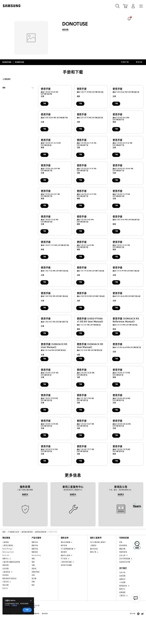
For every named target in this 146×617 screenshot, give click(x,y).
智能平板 (35, 545)
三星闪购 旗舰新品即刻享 (11, 562)
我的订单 (93, 552)
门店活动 (5, 582)
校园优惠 (5, 565)
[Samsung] (10, 6)
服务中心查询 (66, 555)
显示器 (34, 578)
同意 (27, 610)
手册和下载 (125, 62)
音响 (33, 562)
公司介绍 (122, 572)
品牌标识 (122, 579)
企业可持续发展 (125, 558)
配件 (33, 585)
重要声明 (36, 613)
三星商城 (5, 542)
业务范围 (122, 576)
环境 (120, 542)
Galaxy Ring (36, 555)
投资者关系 (123, 586)
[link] (129, 19)
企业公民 (122, 555)
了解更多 (14, 605)
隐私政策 (45, 613)
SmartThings (7, 549)
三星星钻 (93, 545)
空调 (33, 575)
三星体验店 (6, 572)
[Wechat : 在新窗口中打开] (138, 614)
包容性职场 (123, 552)
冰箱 (33, 565)
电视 (33, 558)
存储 (33, 582)
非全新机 (5, 575)
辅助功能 (122, 549)
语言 (4, 88)
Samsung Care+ (8, 552)
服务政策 (65, 29)
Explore (5, 588)
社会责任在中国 (124, 562)
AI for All (5, 555)
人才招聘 (122, 582)
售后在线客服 (66, 542)
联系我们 (64, 552)
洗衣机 (34, 568)
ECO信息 (64, 558)
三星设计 (122, 595)
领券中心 (5, 558)
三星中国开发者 (66, 562)
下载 (44, 103)
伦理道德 (122, 592)
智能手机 (35, 542)
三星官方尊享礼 (8, 545)
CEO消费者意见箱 (67, 549)
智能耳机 (35, 552)
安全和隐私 (123, 545)
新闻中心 (122, 589)
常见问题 (5, 585)
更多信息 (139, 62)
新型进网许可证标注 (9, 578)
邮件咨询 (64, 545)
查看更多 (25, 494)
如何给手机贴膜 (66, 565)
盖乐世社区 (94, 549)
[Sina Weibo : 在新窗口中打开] (142, 614)
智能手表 (35, 549)
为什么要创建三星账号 (98, 542)
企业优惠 (5, 568)
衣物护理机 (36, 572)
